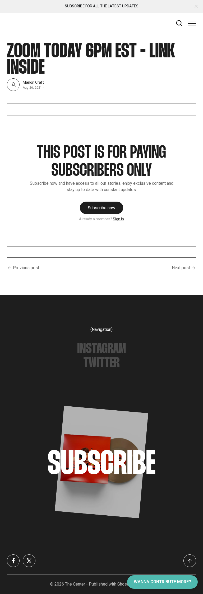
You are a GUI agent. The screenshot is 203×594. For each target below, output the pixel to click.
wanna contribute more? (162, 581)
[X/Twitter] (29, 560)
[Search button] (179, 23)
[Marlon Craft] (13, 84)
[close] (196, 6)
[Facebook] (13, 560)
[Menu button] (192, 23)
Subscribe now (101, 207)
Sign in (118, 219)
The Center (75, 584)
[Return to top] (189, 560)
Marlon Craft (33, 82)
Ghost (122, 584)
